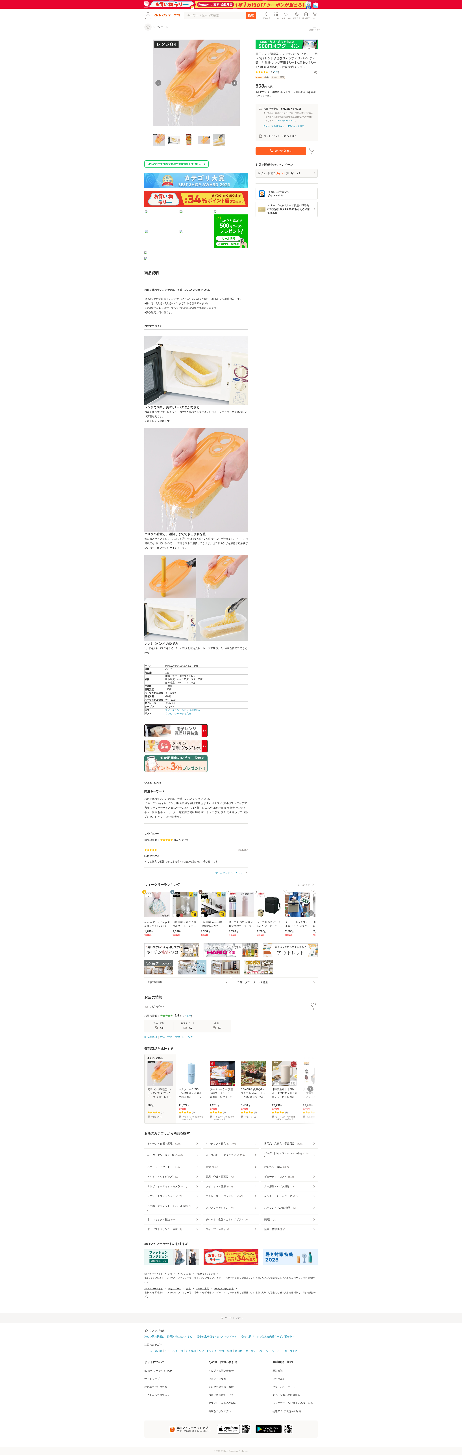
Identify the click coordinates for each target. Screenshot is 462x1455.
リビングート (174, 1288)
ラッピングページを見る (178, 713)
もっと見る (304, 885)
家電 (170, 1274)
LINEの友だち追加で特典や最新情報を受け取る (174, 163)
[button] (315, 72)
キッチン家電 (184, 1274)
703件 (187, 1016)
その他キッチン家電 (205, 1274)
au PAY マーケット (153, 1274)
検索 (251, 15)
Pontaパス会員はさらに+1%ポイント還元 (283, 126)
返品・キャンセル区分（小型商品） (184, 710)
